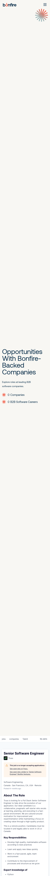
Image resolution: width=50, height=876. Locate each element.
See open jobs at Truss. (19, 769)
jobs (4, 739)
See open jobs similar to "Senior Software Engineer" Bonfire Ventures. (25, 773)
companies (14, 739)
